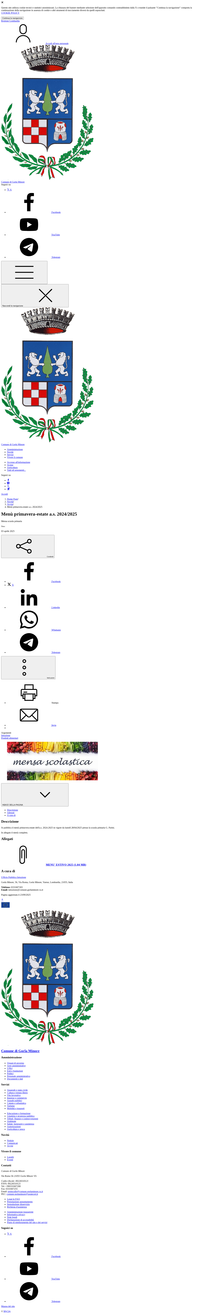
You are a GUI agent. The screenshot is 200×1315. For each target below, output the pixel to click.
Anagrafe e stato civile (17, 1090)
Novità (10, 501)
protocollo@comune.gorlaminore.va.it (25, 1191)
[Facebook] (8, 480)
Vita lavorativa (13, 1095)
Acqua (10, 465)
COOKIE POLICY (10, 13)
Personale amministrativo (18, 1076)
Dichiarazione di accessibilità (20, 1220)
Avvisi (10, 504)
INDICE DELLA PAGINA (12, 805)
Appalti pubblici (14, 1100)
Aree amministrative (16, 1065)
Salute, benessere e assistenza (20, 1124)
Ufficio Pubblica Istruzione (13, 877)
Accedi (4, 494)
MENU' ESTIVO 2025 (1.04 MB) (66, 864)
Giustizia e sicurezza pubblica (20, 1116)
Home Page (12, 499)
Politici (10, 1073)
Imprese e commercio (17, 1098)
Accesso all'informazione (18, 462)
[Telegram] (8, 489)
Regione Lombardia (10, 21)
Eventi (10, 1159)
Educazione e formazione (18, 1113)
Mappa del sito (8, 1306)
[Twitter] (8, 486)
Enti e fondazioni (15, 1071)
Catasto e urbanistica (16, 1103)
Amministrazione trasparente (20, 1212)
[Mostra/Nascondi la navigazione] (24, 272)
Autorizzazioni (14, 1126)
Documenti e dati (15, 1079)
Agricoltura (12, 467)
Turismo (11, 1106)
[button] (15, 449)
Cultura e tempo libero (17, 1092)
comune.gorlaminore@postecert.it (22, 1194)
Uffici (9, 1068)
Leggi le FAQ (13, 1199)
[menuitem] (34, 581)
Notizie (10, 1140)
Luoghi (10, 1157)
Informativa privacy (16, 1214)
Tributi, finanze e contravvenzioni (22, 1118)
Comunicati (12, 1143)
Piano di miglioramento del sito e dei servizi (27, 1222)
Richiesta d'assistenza (17, 1207)
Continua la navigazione (12, 18)
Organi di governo (15, 1063)
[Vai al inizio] (2, 900)
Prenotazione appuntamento (20, 1201)
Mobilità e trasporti (15, 1108)
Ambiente (11, 1121)
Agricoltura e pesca (16, 1129)
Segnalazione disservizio (18, 1204)
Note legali (12, 1217)
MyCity (7, 1311)
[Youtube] (8, 483)
